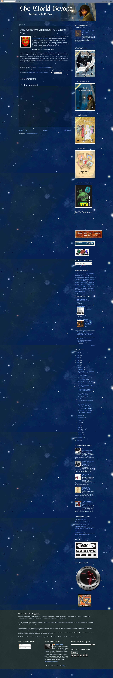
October (80, 415)
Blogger (64, 665)
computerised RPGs (80, 281)
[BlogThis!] (56, 73)
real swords (83, 288)
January (80, 437)
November (81, 369)
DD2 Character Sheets (81, 519)
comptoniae (92, 279)
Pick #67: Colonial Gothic (84, 408)
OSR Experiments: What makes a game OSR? (87, 503)
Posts (21, 644)
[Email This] (55, 73)
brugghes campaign (89, 277)
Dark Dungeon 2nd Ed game (40, 38)
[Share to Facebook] (60, 73)
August (80, 420)
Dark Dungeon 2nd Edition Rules (83, 522)
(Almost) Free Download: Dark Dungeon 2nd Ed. (86, 489)
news (81, 284)
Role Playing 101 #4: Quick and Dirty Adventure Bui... (86, 372)
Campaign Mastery (82, 331)
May (79, 427)
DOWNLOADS (83, 282)
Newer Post (23, 130)
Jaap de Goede (59, 644)
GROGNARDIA (81, 306)
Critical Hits (80, 339)
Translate (87, 266)
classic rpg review (80, 279)
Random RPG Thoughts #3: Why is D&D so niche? (85, 411)
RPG (79, 290)
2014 (78, 357)
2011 (78, 365)
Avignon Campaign (79, 277)
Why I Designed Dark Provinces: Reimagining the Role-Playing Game (89, 323)
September (81, 417)
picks (77, 286)
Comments (23, 647)
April (79, 430)
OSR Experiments (89, 284)
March (80, 432)
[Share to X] (58, 73)
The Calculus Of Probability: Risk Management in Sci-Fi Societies (85, 334)
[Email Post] (51, 72)
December (81, 367)
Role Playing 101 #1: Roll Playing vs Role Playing (84, 405)
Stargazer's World (82, 299)
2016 (78, 353)
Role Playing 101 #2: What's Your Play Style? (85, 393)
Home (45, 130)
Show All (92, 345)
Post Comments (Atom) (32, 133)
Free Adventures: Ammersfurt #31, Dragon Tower (85, 378)
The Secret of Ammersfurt (43, 67)
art (93, 276)
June (79, 425)
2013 (78, 360)
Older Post (68, 130)
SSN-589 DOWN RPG (80, 526)
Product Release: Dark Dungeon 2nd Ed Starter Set (88, 463)
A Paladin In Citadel (82, 319)
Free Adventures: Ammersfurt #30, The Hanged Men (85, 390)
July (79, 422)
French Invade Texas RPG (82, 524)
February (80, 434)
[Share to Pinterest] (61, 73)
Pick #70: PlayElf (82, 375)
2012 (78, 362)
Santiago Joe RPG (80, 532)
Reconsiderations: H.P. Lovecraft (89, 308)
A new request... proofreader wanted (87, 449)
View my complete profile (51, 661)
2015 (78, 355)
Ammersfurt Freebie (87, 276)
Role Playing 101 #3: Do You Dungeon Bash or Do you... (85, 382)
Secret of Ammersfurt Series (82, 534)
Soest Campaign (87, 290)
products (83, 286)
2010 (78, 440)
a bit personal (79, 273)
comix (87, 279)
